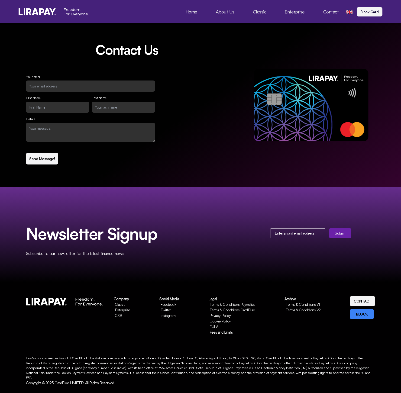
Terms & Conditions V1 (303, 304)
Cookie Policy (220, 321)
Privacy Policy (220, 315)
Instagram (168, 315)
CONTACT (362, 301)
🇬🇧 (349, 11)
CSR (118, 315)
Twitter (166, 310)
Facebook (168, 304)
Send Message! (42, 158)
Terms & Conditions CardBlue (232, 310)
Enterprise (294, 12)
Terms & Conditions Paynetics (232, 304)
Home (191, 12)
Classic (259, 12)
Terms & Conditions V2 (303, 310)
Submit (340, 233)
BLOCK (362, 314)
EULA (214, 326)
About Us (225, 12)
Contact (331, 12)
